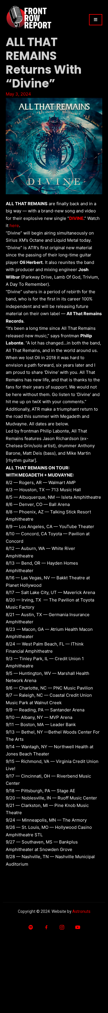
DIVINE (76, 218)
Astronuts (81, 912)
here (14, 225)
